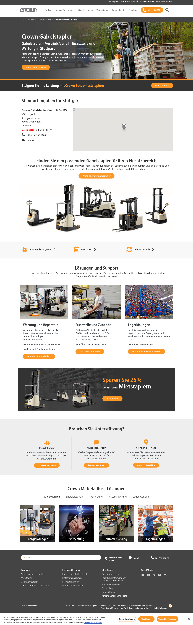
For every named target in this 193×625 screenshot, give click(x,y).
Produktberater (119, 10)
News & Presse (121, 1)
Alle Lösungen (52, 496)
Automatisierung (118, 496)
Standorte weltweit (111, 584)
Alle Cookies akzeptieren (167, 619)
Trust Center (106, 608)
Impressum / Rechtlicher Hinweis (114, 605)
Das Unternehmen (110, 574)
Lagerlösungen (141, 496)
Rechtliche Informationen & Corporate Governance (115, 579)
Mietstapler (26, 577)
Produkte (49, 10)
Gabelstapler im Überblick (33, 574)
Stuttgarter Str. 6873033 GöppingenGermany (31, 122)
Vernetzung (96, 496)
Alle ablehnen (146, 619)
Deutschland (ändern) (163, 1)
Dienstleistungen (85, 10)
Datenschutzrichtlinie (93, 622)
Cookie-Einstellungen (158, 608)
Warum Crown (102, 10)
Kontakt (111, 1)
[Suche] (167, 10)
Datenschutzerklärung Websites (140, 605)
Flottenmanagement (72, 577)
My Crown (131, 1)
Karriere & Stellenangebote (114, 595)
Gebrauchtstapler (29, 581)
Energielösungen (75, 496)
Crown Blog (107, 588)
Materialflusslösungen (65, 10)
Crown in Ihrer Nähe (147, 1)
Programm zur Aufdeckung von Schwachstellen (130, 608)
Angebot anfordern (96, 465)
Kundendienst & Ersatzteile (75, 574)
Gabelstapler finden (47, 465)
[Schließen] (189, 619)
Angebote (133, 10)
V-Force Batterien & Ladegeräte (35, 585)
